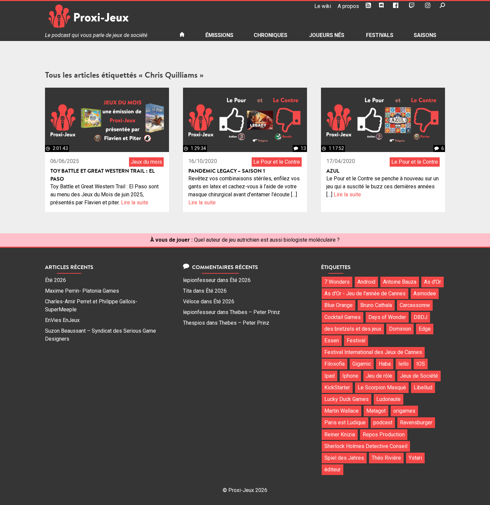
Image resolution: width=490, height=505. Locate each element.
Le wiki (322, 6)
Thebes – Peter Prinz (255, 312)
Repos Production (384, 434)
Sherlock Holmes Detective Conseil (365, 446)
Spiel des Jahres (344, 458)
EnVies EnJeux (62, 320)
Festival (356, 340)
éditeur (332, 469)
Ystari (415, 458)
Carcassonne (415, 305)
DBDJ (420, 317)
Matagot (376, 411)
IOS (420, 364)
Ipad (329, 376)
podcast (382, 422)
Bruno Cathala (376, 305)
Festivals (379, 35)
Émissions (219, 35)
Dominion (400, 329)
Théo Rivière (386, 458)
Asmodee (424, 293)
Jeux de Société (419, 376)
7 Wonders (337, 282)
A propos (348, 6)
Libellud (423, 387)
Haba (385, 364)
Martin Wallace (341, 411)
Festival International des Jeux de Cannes (373, 352)
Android (366, 282)
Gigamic (361, 364)
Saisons (425, 35)
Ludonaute (388, 399)
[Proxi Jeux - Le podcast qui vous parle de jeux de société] (107, 16)
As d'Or (432, 282)
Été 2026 (55, 280)
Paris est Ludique (345, 422)
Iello (403, 364)
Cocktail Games (342, 317)
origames (404, 411)
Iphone (350, 376)
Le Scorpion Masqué (382, 387)
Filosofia (334, 364)
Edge (425, 329)
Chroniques (270, 35)
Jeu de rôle (379, 376)
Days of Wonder (387, 317)
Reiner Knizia (339, 434)
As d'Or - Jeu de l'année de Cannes (365, 293)
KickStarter (337, 387)
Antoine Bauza (399, 282)
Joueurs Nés (326, 35)
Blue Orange (338, 305)
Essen (331, 340)
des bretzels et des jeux (352, 329)
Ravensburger (416, 422)
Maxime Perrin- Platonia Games (82, 291)
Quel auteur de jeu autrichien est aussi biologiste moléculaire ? (267, 240)
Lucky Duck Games (346, 399)
